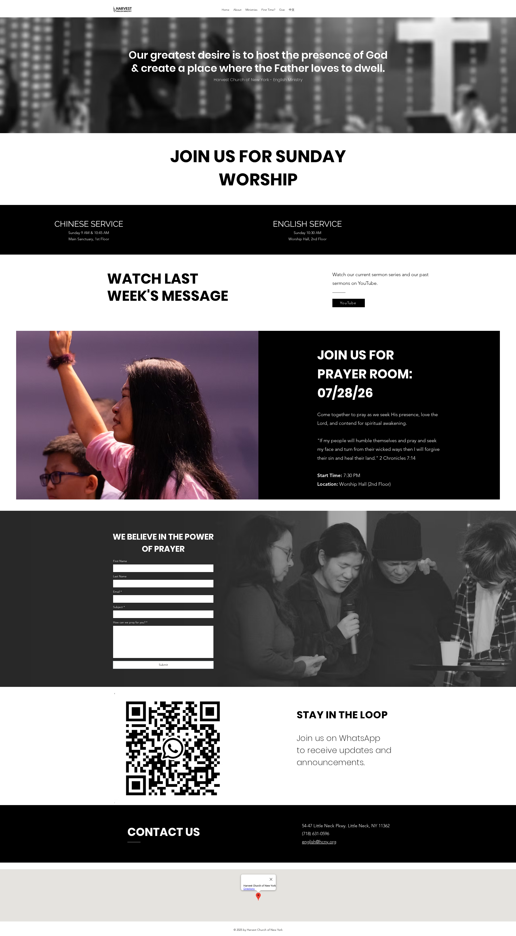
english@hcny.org (319, 841)
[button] (237, 9)
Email (116, 591)
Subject (118, 607)
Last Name (120, 576)
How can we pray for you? (129, 622)
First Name (120, 561)
